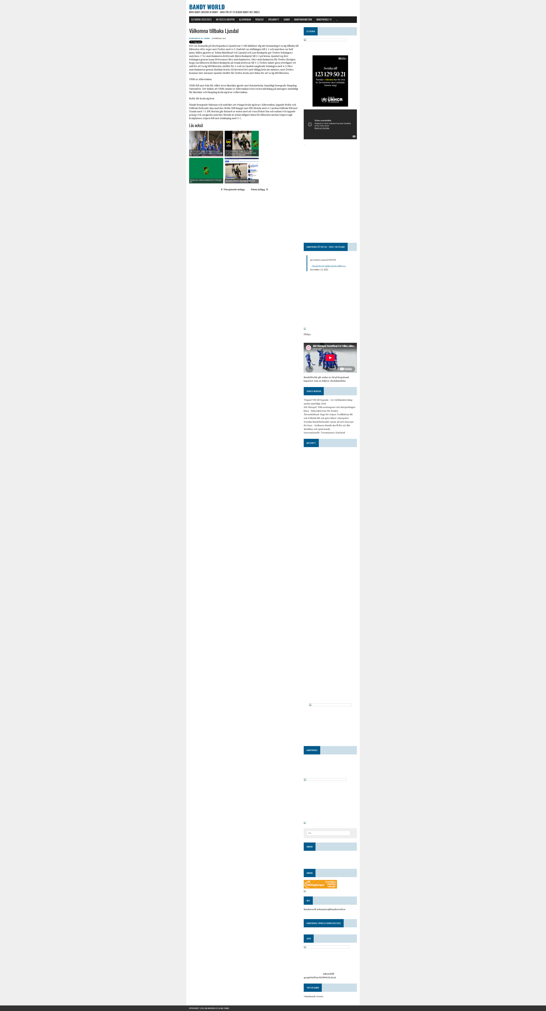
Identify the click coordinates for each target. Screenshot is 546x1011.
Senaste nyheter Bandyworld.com (240, 180)
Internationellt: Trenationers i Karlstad (324, 432)
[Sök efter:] (328, 832)
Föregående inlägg (234, 189)
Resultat (259, 19)
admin (207, 38)
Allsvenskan (245, 19)
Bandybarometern (303, 19)
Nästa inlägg (258, 189)
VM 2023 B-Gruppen (225, 19)
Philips (307, 334)
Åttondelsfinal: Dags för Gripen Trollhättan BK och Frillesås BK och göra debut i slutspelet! (240, 153)
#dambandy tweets (313, 996)
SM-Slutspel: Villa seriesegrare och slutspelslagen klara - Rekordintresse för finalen (206, 153)
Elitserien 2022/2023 (201, 19)
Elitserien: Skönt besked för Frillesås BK (206, 181)
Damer (287, 19)
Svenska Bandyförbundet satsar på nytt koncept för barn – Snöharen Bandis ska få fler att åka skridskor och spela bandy (329, 425)
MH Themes (225, 1008)
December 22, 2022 (319, 269)
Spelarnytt (273, 19)
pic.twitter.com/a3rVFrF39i (323, 259)
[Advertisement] (330, 166)
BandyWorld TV (324, 19)
